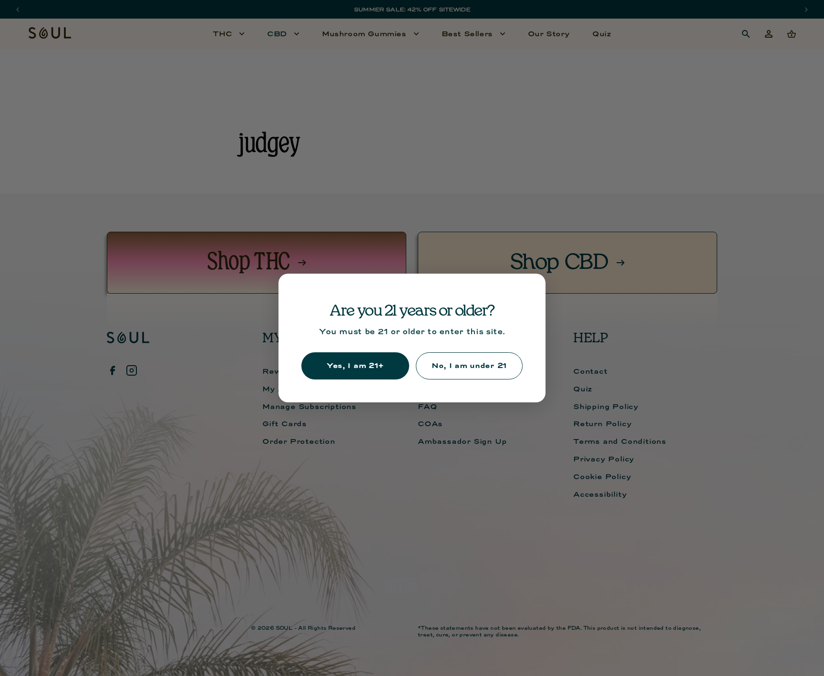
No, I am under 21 (469, 365)
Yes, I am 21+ (355, 365)
